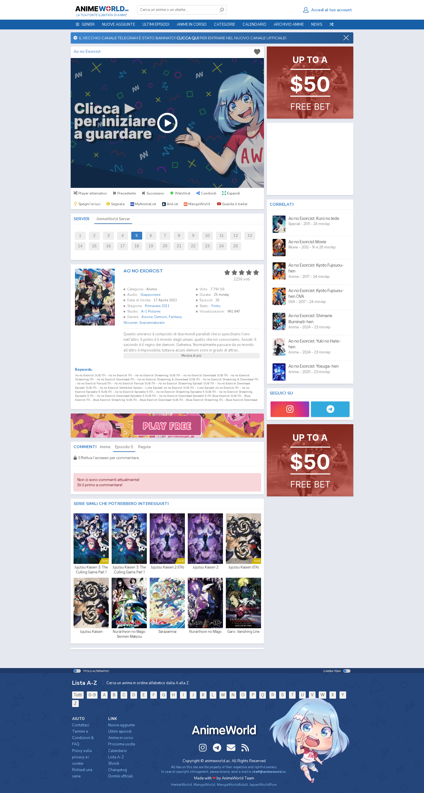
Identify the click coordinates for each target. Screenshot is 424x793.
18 (136, 246)
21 (179, 246)
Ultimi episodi (155, 24)
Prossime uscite (121, 744)
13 (249, 235)
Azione (147, 317)
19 (151, 246)
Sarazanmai (167, 631)
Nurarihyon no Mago (205, 631)
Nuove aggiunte (118, 24)
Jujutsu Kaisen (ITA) (243, 567)
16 (108, 246)
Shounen (130, 322)
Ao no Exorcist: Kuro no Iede (313, 218)
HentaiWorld (181, 784)
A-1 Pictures (151, 311)
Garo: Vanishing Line (243, 631)
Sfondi (113, 763)
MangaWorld (204, 784)
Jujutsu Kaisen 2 (205, 567)
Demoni (160, 317)
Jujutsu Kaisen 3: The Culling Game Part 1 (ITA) (91, 570)
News (316, 24)
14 (80, 246)
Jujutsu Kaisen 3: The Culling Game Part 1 (129, 570)
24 (221, 246)
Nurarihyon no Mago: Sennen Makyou (129, 634)
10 (207, 235)
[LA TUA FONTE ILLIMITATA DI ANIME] (101, 8)
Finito (216, 306)
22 (193, 246)
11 (221, 235)
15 (94, 246)
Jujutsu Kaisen (91, 631)
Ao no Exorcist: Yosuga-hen (313, 366)
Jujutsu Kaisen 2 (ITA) (167, 567)
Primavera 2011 (157, 306)
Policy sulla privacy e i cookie (82, 757)
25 (235, 246)
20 (165, 246)
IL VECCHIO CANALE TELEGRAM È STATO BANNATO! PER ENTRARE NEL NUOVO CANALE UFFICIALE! (181, 37)
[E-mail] (231, 748)
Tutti (78, 694)
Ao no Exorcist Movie (307, 241)
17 (122, 246)
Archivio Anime (289, 24)
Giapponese (150, 294)
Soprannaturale (151, 322)
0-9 (92, 694)
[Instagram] (290, 409)
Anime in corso (120, 737)
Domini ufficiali (120, 776)
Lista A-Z (116, 757)
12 (235, 235)
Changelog (117, 770)
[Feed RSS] (245, 748)
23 (207, 246)
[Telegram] (330, 409)
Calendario (254, 24)
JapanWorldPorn (263, 784)
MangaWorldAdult (232, 784)
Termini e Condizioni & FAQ (83, 738)
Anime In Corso (192, 24)
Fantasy (175, 317)
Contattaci (80, 725)
